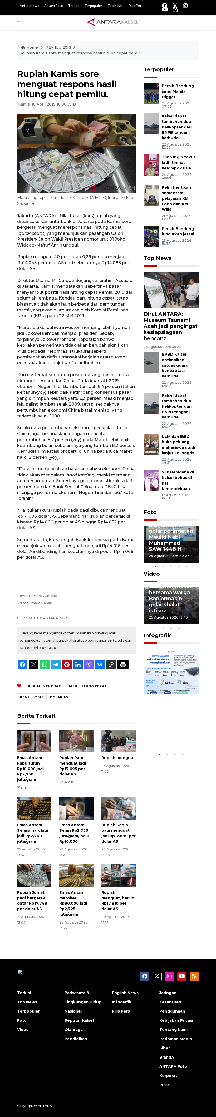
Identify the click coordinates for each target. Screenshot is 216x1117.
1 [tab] (155, 566)
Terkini (73, 6)
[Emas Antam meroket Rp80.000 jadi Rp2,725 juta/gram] (76, 875)
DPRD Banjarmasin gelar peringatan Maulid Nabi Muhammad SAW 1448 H (171, 534)
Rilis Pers (136, 6)
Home (32, 47)
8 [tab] (163, 628)
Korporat (168, 1075)
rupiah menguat (44, 686)
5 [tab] (187, 566)
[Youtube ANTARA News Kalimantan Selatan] (165, 9)
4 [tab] (179, 566)
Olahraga (74, 1029)
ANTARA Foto (173, 1066)
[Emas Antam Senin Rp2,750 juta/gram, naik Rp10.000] (76, 807)
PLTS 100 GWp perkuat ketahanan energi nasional (169, 727)
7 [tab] (195, 621)
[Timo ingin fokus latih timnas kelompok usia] (151, 164)
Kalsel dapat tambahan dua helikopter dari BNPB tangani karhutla (177, 127)
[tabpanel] (171, 544)
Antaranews (29, 6)
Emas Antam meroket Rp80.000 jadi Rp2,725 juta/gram (73, 903)
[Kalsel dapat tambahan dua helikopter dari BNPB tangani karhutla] (151, 123)
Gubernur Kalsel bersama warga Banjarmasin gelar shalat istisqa (170, 598)
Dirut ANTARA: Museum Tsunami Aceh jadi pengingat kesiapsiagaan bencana (171, 326)
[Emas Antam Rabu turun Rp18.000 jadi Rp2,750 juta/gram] (34, 740)
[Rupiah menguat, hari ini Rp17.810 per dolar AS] (118, 875)
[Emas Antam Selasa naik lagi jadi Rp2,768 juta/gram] (34, 807)
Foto (150, 512)
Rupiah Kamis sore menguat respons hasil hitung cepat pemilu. (82, 53)
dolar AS (59, 697)
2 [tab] (163, 566)
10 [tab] (179, 628)
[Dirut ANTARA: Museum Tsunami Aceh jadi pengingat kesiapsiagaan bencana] (171, 289)
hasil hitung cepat (87, 686)
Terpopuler (93, 6)
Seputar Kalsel (79, 1020)
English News (125, 992)
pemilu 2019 (32, 697)
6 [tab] (187, 621)
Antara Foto (53, 6)
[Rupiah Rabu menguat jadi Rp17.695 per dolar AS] (76, 740)
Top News (115, 6)
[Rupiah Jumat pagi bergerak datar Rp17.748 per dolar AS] (34, 875)
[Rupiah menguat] (118, 740)
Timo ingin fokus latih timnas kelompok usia (179, 163)
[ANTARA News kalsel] (113, 22)
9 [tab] (171, 628)
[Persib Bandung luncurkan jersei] (151, 236)
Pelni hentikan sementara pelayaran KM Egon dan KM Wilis (176, 198)
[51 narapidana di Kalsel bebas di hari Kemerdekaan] (151, 479)
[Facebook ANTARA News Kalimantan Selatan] (164, 5)
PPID (164, 1085)
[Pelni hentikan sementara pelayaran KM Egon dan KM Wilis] (151, 194)
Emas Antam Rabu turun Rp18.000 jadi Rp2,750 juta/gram (30, 768)
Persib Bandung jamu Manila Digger (178, 91)
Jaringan (167, 992)
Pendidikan (76, 1038)
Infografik (157, 635)
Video (152, 574)
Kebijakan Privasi (176, 1020)
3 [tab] (171, 566)
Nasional (73, 1011)
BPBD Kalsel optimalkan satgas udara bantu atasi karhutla (175, 365)
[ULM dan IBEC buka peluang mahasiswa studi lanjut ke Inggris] (151, 444)
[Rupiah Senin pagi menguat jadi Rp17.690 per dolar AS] (118, 807)
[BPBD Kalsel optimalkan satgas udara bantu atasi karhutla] (151, 361)
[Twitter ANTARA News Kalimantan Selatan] (175, 5)
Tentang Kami (173, 1029)
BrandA (166, 1057)
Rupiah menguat (118, 757)
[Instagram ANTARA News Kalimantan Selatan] (185, 5)
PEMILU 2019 (58, 47)
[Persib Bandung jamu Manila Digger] (151, 93)
